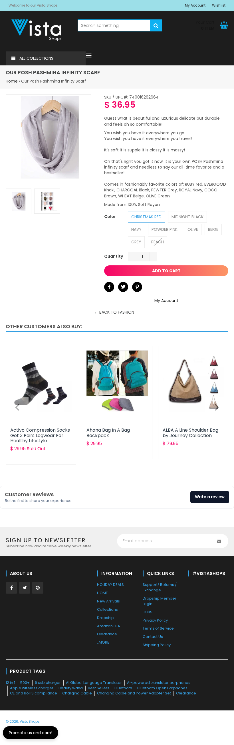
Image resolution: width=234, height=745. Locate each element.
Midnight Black (187, 217)
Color (110, 216)
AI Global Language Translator (94, 682)
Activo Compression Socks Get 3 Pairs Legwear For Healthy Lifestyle (40, 435)
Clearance (186, 693)
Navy (136, 229)
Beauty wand (70, 688)
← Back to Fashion (114, 312)
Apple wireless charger (31, 688)
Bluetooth (123, 688)
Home (12, 81)
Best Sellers (98, 688)
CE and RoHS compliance (33, 693)
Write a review (210, 497)
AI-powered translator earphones (158, 682)
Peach (157, 242)
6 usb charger (48, 682)
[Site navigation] (89, 56)
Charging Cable (77, 693)
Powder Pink (164, 229)
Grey (136, 242)
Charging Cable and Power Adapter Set (134, 693)
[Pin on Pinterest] (137, 287)
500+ (25, 682)
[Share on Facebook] (109, 287)
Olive (192, 229)
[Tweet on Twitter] (123, 287)
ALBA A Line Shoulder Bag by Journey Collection (190, 432)
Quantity (113, 256)
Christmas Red (146, 217)
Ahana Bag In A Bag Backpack (108, 432)
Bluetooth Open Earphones (162, 688)
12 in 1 (10, 682)
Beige (213, 229)
